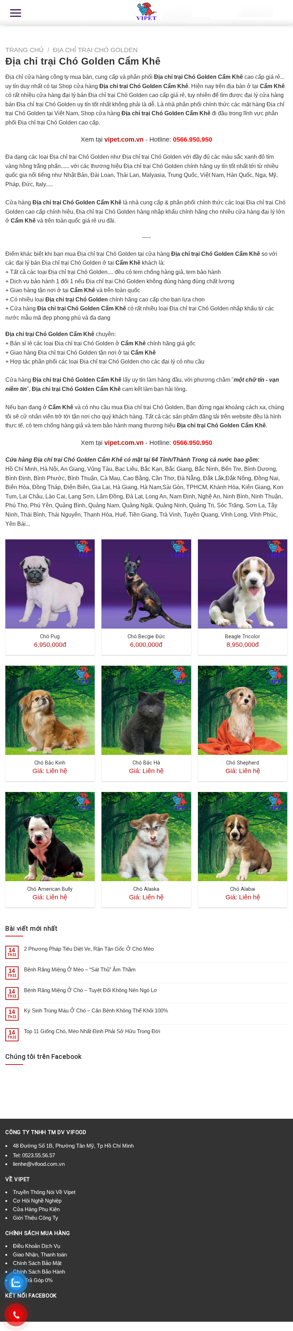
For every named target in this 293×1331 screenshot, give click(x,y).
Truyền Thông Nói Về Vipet (44, 1192)
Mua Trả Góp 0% (33, 1280)
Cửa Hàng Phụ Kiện (36, 1209)
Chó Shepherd (242, 763)
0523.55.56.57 (38, 1155)
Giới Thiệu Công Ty (35, 1218)
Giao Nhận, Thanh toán (40, 1254)
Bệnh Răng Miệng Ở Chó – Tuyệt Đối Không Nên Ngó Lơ (90, 990)
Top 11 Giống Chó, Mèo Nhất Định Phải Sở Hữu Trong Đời (92, 1031)
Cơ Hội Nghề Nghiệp (37, 1201)
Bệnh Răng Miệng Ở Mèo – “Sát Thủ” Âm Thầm (80, 969)
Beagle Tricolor (242, 637)
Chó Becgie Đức (146, 637)
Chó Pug (50, 637)
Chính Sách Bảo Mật (37, 1263)
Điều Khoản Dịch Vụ (36, 1246)
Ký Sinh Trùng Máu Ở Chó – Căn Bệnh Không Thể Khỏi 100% (96, 1010)
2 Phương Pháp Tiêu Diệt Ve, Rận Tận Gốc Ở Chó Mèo (89, 949)
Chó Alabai (242, 889)
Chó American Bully (50, 889)
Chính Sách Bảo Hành (39, 1272)
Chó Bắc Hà (146, 763)
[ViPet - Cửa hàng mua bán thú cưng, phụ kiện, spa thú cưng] (146, 12)
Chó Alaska (146, 889)
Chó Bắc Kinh (49, 763)
